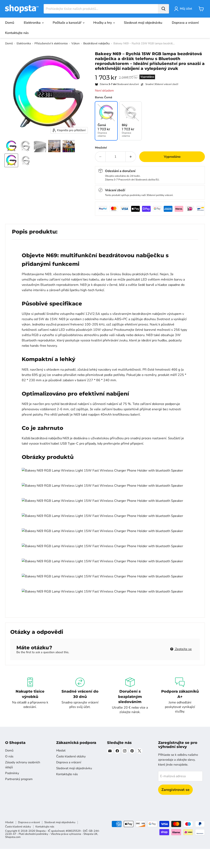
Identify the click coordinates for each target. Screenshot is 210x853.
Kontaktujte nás (17, 33)
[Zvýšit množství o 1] (131, 156)
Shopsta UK (90, 834)
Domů (9, 22)
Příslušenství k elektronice (51, 43)
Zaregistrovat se (175, 789)
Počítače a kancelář (67, 22)
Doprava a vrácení (185, 22)
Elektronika (32, 22)
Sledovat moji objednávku (143, 22)
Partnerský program (19, 779)
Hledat (60, 750)
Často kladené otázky (71, 756)
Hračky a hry (103, 22)
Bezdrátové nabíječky (96, 43)
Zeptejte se (183, 649)
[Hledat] (163, 8)
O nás (9, 756)
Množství (101, 147)
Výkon (75, 43)
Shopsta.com (13, 837)
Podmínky (12, 773)
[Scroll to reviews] (150, 74)
